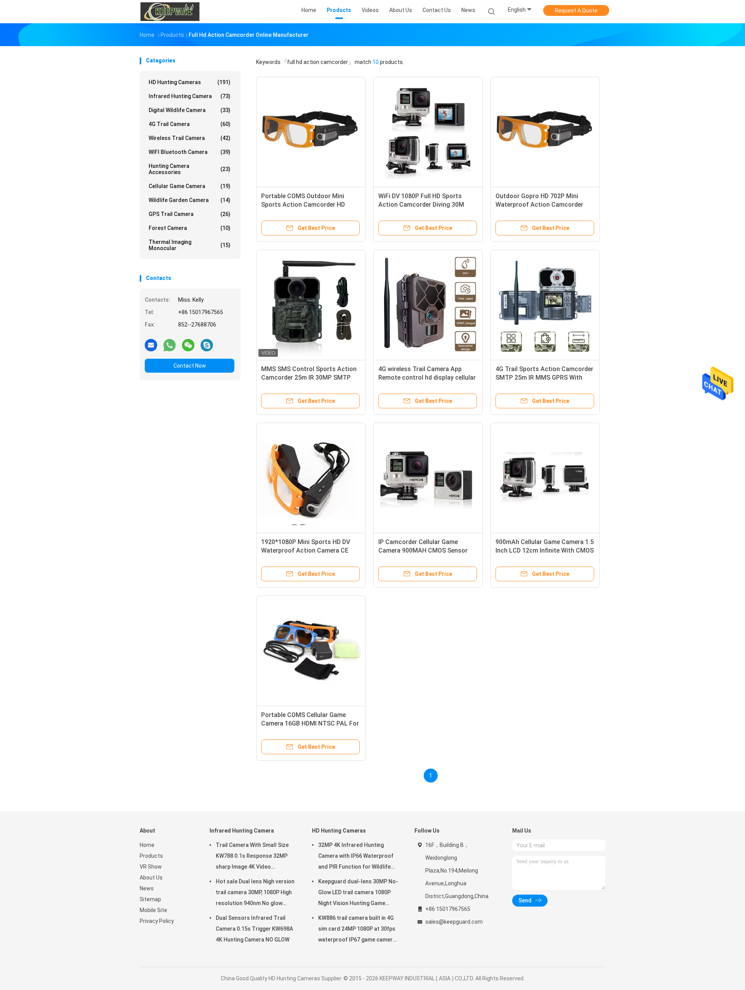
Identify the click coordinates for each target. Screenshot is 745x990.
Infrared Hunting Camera (189, 96)
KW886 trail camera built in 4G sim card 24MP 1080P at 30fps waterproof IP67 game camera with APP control (357, 930)
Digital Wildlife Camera (189, 110)
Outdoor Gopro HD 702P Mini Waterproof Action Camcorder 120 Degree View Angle (539, 204)
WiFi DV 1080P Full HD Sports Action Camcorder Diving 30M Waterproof (421, 204)
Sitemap (150, 899)
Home (147, 845)
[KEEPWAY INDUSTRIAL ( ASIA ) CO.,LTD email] (151, 345)
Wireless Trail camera (189, 138)
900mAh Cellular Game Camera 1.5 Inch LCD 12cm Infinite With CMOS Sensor (545, 550)
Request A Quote (576, 10)
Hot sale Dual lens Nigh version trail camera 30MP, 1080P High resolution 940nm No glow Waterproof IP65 (255, 893)
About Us (151, 877)
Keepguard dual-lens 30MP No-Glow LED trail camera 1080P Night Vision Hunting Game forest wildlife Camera (358, 893)
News (147, 888)
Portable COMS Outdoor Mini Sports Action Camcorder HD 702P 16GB (303, 204)
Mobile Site (153, 910)
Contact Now (189, 366)
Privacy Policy (157, 921)
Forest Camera (189, 228)
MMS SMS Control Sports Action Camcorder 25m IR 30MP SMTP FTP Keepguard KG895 (309, 377)
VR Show (151, 867)
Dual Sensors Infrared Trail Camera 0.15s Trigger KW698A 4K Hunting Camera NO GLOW (254, 929)
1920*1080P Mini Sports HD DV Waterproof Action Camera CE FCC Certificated (305, 550)
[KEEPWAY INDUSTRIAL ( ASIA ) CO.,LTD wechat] (188, 345)
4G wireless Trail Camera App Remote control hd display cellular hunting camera (427, 377)
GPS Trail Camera (189, 214)
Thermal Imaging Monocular (189, 245)
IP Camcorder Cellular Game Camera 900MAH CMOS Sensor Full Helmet (423, 550)
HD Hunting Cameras (189, 82)
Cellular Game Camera (189, 186)
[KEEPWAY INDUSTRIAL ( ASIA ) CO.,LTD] (170, 11)
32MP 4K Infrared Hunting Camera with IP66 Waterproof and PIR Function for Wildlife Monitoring (355, 857)
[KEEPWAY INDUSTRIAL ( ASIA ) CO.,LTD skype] (207, 345)
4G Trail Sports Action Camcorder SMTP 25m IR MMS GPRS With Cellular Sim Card (544, 377)
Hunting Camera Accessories (189, 169)
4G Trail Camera (189, 124)
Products (151, 856)
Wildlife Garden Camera (189, 200)
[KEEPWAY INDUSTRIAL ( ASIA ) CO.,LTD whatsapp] (169, 345)
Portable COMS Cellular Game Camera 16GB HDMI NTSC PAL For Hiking (310, 723)
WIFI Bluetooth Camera (189, 152)
